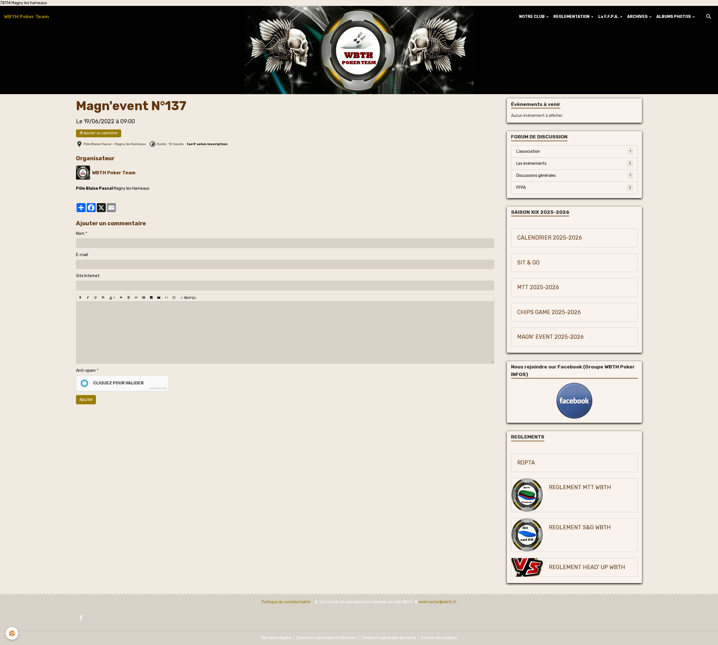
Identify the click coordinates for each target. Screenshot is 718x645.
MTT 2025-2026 (538, 287)
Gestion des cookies (439, 637)
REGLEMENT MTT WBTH (580, 487)
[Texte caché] (144, 297)
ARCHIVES (637, 16)
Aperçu (189, 298)
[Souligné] (95, 297)
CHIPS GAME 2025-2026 (549, 312)
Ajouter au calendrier (100, 133)
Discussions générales (573, 175)
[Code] (166, 297)
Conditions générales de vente (388, 637)
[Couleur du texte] (112, 297)
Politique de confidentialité (286, 602)
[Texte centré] (128, 297)
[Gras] (80, 297)
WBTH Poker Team (113, 172)
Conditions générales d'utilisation (326, 637)
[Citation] (121, 297)
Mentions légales (276, 637)
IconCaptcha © (158, 388)
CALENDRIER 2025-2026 (549, 238)
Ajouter (86, 399)
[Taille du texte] (103, 297)
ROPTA (526, 463)
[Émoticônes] (174, 297)
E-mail (82, 254)
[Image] (151, 297)
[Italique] (88, 297)
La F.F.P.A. (608, 16)
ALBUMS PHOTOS (674, 16)
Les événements (573, 163)
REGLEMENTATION (571, 16)
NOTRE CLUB (532, 16)
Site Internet (88, 275)
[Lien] (136, 297)
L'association (573, 151)
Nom (80, 233)
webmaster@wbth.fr (437, 602)
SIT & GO (528, 262)
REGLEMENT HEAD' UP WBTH (587, 567)
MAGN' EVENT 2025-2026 (550, 337)
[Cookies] (12, 633)
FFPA (573, 187)
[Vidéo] (159, 297)
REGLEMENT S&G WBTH (580, 527)
